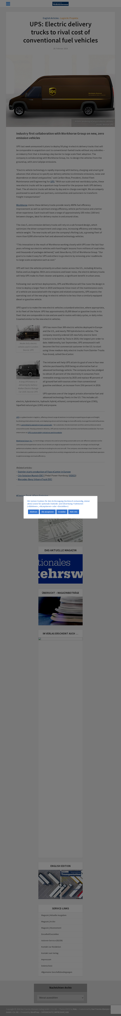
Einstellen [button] (62, 512)
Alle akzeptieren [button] (47, 512)
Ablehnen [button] (33, 512)
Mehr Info (73, 512)
